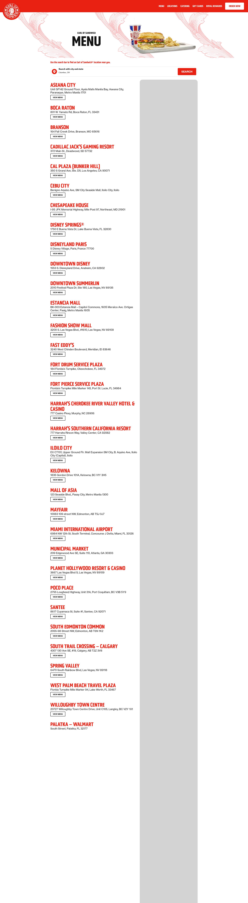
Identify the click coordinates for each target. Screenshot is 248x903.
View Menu (58, 98)
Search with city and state (71, 69)
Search (186, 71)
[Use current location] (54, 71)
